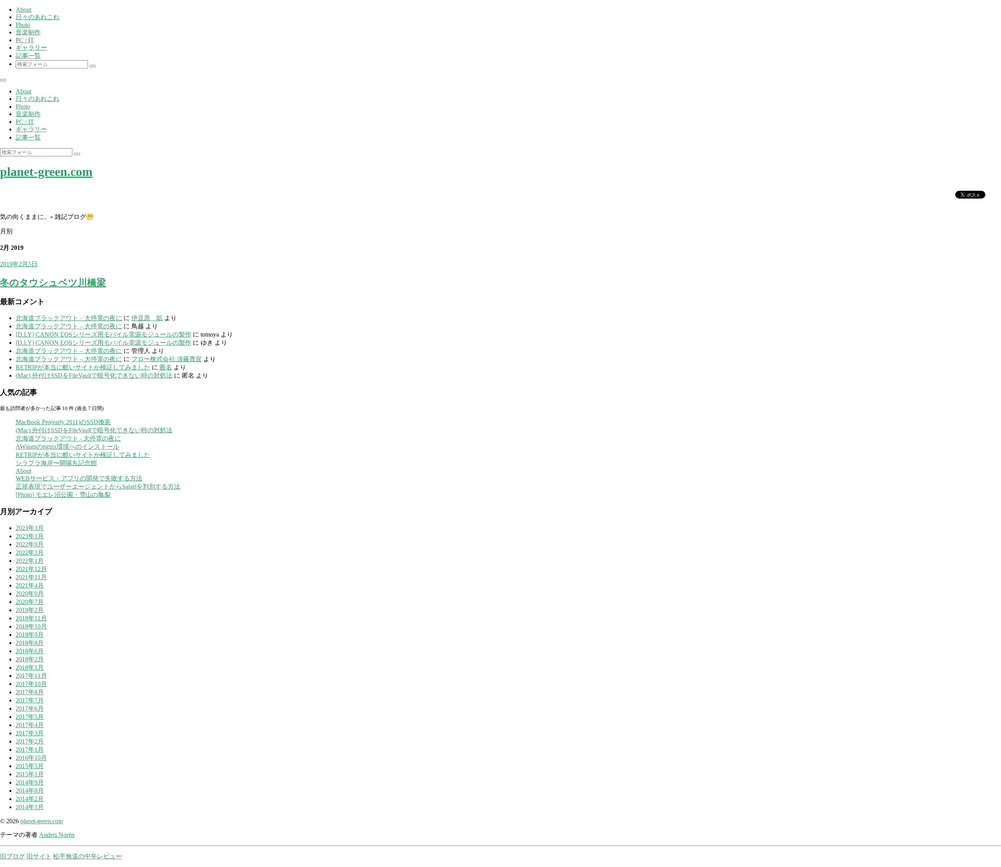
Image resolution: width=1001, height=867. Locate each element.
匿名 (166, 367)
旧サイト (39, 856)
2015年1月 (30, 774)
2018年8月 (30, 643)
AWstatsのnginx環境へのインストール (67, 446)
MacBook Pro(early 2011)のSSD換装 (63, 422)
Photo (23, 24)
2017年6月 (30, 708)
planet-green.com (46, 172)
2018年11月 (31, 618)
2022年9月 (30, 544)
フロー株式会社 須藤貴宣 (166, 359)
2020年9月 (30, 593)
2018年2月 (30, 659)
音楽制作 (28, 32)
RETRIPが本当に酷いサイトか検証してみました (83, 367)
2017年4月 (30, 725)
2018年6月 (30, 651)
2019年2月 (30, 610)
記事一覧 (28, 55)
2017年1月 (30, 749)
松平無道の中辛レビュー (87, 856)
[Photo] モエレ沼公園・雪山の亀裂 (63, 494)
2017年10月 (31, 684)
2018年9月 (30, 634)
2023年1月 (30, 536)
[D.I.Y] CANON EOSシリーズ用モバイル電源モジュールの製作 (103, 334)
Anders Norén (56, 834)
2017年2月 (30, 741)
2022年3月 (30, 552)
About (23, 9)
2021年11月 (31, 577)
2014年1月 (30, 807)
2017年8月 (30, 692)
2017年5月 (30, 716)
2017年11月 (31, 675)
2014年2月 (30, 798)
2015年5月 (30, 766)
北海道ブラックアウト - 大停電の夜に (68, 438)
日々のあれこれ (37, 17)
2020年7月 (30, 601)
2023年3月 (30, 528)
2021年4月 (30, 585)
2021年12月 (31, 569)
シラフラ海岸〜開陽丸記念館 (56, 463)
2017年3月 (30, 733)
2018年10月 (31, 626)
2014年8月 (30, 790)
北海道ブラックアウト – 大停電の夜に (69, 318)
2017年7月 (30, 700)
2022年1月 (30, 560)
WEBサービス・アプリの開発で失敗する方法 (79, 478)
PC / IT (25, 40)
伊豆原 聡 (147, 318)
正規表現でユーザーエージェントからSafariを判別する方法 (98, 486)
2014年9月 (30, 782)
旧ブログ (12, 856)
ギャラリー (31, 47)
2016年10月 (31, 757)
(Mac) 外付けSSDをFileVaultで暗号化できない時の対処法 (94, 375)
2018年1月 (30, 667)
